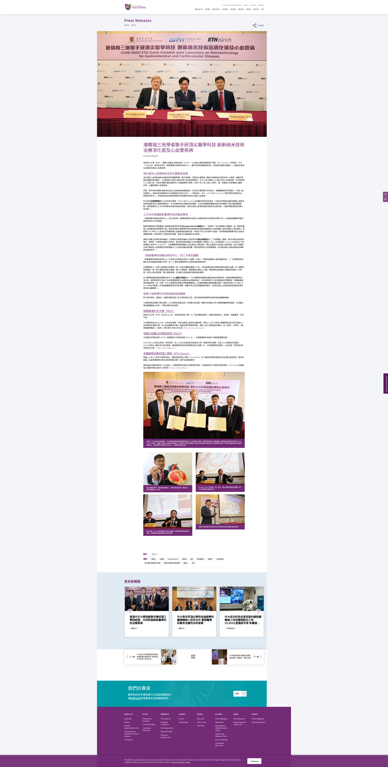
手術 (193, 563)
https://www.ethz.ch (179, 368)
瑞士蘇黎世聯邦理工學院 (152, 563)
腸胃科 (210, 559)
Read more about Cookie (180, 762)
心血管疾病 (219, 559)
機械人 (186, 563)
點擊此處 (135, 698)
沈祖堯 (162, 559)
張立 (191, 559)
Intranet (261, 5)
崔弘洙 (184, 559)
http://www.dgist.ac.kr (166, 348)
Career (246, 5)
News (134, 25)
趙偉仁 (154, 559)
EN (385, 194)
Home (126, 25)
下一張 (258, 612)
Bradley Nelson (173, 559)
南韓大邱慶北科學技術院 (172, 563)
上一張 (130, 612)
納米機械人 (200, 559)
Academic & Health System (232, 5)
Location (253, 5)
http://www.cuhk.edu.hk (194, 328)
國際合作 (154, 554)
